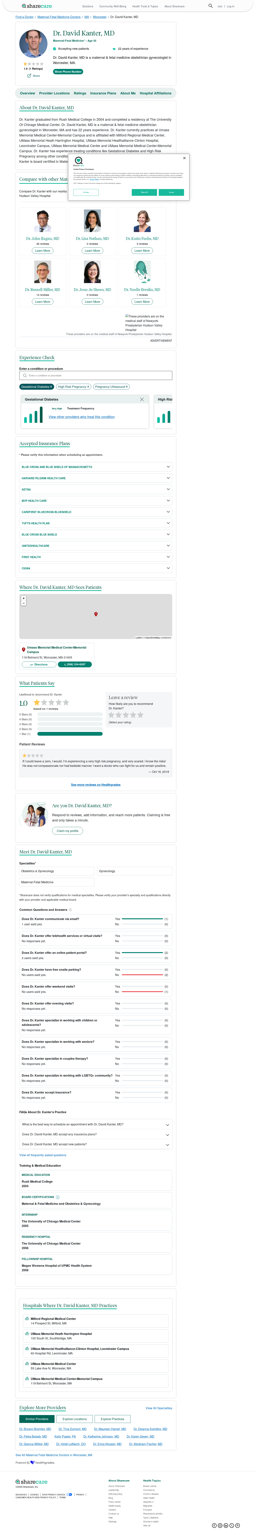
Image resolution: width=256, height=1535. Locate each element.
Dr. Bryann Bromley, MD (35, 1429)
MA (87, 17)
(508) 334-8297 (76, 664)
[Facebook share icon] (214, 1526)
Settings (86, 192)
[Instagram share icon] (220, 1526)
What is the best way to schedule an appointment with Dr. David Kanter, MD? (73, 1124)
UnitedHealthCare (35, 546)
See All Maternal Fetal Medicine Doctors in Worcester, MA (54, 1455)
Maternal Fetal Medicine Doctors (59, 17)
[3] (125, 714)
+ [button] (24, 598)
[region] (129, 177)
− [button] (24, 603)
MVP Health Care (34, 501)
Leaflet (138, 637)
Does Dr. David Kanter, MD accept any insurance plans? (59, 1134)
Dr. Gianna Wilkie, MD (34, 1444)
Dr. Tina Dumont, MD (73, 1429)
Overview (27, 93)
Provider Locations (54, 93)
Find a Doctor (25, 17)
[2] (118, 714)
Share (36, 76)
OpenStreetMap (152, 637)
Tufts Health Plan (35, 523)
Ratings (80, 93)
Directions (41, 664)
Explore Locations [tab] (75, 1419)
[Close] (184, 158)
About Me (128, 93)
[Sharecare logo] (57, 1482)
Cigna (26, 568)
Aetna (26, 489)
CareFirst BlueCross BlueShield (46, 512)
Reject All (144, 192)
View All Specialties (159, 1408)
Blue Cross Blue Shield (39, 534)
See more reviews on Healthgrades (96, 784)
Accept (171, 192)
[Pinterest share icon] (237, 1526)
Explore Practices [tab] (112, 1419)
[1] (110, 714)
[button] (69, 909)
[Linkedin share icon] (226, 1526)
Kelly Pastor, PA (65, 1436)
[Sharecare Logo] (38, 6)
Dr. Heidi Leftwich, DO (71, 1444)
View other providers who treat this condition (82, 416)
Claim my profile (67, 831)
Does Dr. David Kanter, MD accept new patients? (54, 1144)
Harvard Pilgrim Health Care (44, 478)
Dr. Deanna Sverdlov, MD (150, 1429)
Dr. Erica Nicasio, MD (107, 1444)
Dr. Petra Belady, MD (33, 1436)
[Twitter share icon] (232, 1526)
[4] (133, 714)
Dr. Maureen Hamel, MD (110, 1429)
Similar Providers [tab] (36, 1419)
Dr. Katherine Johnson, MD (101, 1436)
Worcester (99, 17)
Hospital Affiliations (155, 93)
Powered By (23, 1462)
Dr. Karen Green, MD (140, 1436)
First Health (31, 557)
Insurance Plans (103, 93)
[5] (140, 714)
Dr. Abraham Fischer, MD (145, 1444)
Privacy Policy (94, 179)
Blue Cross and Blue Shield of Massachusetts (57, 467)
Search (211, 5)
